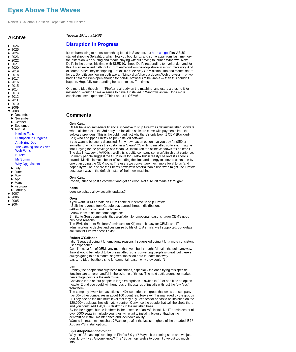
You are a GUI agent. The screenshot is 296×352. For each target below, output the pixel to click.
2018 (15, 75)
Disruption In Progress (31, 138)
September (22, 125)
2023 (15, 57)
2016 (15, 82)
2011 (14, 100)
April (18, 179)
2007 (15, 193)
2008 (15, 111)
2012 (15, 96)
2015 (15, 85)
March (19, 182)
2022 (15, 60)
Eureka (20, 155)
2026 (15, 46)
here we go (160, 53)
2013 (15, 93)
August (20, 129)
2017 (15, 78)
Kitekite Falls (24, 133)
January (20, 190)
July (18, 168)
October (20, 122)
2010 (15, 104)
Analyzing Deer (26, 142)
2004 (15, 204)
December (22, 114)
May (18, 175)
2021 (15, 64)
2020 (15, 67)
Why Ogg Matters (27, 164)
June (18, 172)
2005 (15, 201)
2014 (15, 89)
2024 (15, 53)
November (22, 118)
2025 (15, 49)
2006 (15, 197)
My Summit (23, 159)
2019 (15, 71)
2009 (15, 107)
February (21, 186)
